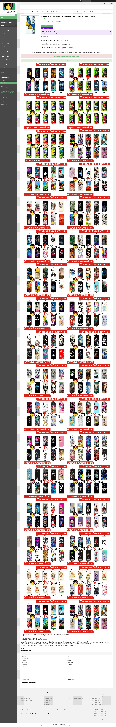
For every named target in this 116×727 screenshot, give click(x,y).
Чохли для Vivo (5, 48)
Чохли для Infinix (5, 67)
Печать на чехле (44, 7)
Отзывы (2, 75)
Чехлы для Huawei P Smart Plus (98, 694)
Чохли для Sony (5, 64)
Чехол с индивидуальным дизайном (75, 698)
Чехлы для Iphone (48, 700)
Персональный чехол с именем (74, 694)
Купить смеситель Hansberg (27, 694)
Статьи (2, 72)
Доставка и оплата (5, 77)
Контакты (74, 7)
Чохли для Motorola (6, 59)
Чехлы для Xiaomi (48, 704)
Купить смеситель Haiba (26, 698)
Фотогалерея (4, 80)
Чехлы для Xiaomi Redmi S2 (97, 700)
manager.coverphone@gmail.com (8, 101)
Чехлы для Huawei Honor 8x (97, 696)
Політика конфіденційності (69, 725)
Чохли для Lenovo (5, 30)
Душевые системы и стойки (26, 700)
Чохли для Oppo (5, 51)
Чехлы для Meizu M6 (96, 698)
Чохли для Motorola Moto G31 (48, 11)
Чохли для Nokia (5, 61)
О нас (66, 7)
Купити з (45, 28)
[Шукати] (16, 15)
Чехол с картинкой (57, 7)
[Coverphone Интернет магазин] (8, 6)
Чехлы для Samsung (48, 696)
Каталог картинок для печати (7, 22)
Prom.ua (64, 724)
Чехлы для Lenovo (48, 694)
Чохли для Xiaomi (5, 38)
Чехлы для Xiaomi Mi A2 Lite (97, 704)
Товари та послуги (27, 11)
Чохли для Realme (5, 54)
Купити (47, 25)
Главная (23, 7)
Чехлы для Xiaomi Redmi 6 (97, 702)
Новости (2, 69)
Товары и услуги (4, 25)
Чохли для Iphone (5, 27)
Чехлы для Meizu (47, 702)
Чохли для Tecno (5, 56)
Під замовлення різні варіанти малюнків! (67, 56)
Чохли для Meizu (5, 41)
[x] (23, 648)
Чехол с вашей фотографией (74, 696)
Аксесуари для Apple (6, 35)
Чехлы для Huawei (48, 698)
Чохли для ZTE (5, 46)
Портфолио (3, 20)
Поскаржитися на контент (59, 725)
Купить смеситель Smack (26, 696)
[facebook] (21, 648)
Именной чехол (33, 7)
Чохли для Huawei (5, 43)
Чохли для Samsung (6, 33)
